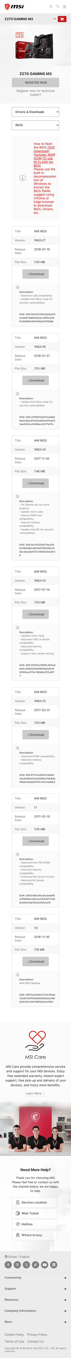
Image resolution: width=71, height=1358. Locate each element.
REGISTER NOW (36, 82)
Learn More (34, 1093)
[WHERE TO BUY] (62, 19)
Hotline (27, 1224)
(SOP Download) (44, 149)
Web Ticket (30, 1213)
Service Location (34, 1202)
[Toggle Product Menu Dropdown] (54, 19)
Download (37, 274)
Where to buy (31, 1235)
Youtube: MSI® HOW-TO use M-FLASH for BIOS (44, 160)
